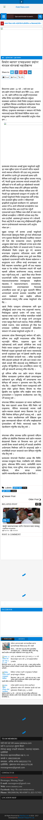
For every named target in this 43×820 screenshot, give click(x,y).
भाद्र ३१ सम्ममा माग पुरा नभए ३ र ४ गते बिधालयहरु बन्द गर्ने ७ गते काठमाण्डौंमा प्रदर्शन (25, 659)
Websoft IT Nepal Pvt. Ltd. (26, 818)
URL (22, 77)
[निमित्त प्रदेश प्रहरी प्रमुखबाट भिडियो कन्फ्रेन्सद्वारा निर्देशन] (6, 677)
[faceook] (21, 603)
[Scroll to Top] (39, 816)
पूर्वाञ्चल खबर (20, 488)
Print (14, 77)
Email (6, 77)
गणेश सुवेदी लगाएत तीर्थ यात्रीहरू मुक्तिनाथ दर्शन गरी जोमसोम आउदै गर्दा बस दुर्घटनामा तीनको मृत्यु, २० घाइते (25, 687)
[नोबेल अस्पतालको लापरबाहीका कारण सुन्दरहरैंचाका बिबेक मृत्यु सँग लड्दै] (6, 646)
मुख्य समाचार (9, 491)
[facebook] (21, 2)
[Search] (40, 16)
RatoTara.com (24, 816)
